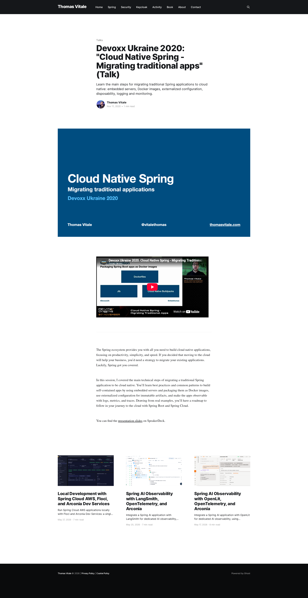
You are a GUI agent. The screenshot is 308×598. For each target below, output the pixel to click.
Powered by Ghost (240, 573)
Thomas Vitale (72, 6)
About (182, 7)
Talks (99, 40)
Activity (157, 7)
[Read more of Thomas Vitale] (100, 104)
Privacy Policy (87, 573)
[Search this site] (248, 7)
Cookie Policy (102, 573)
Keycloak (141, 7)
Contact (196, 7)
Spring (112, 7)
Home (99, 7)
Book (170, 7)
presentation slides (130, 420)
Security (126, 7)
